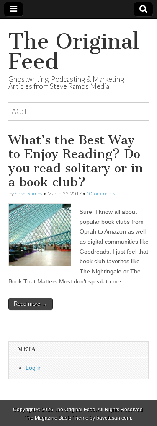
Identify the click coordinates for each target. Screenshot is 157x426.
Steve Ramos (28, 193)
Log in (34, 367)
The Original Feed (73, 51)
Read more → (30, 304)
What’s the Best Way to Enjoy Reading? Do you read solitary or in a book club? (75, 161)
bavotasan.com (113, 418)
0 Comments (101, 193)
